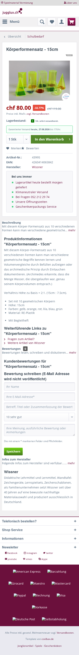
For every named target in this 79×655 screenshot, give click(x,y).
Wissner (37, 167)
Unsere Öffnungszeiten (31, 202)
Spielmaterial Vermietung (18, 2)
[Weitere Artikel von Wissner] (69, 55)
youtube (12, 559)
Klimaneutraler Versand (32, 192)
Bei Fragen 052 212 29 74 (32, 197)
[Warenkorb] (71, 22)
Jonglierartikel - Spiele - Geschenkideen (40, 646)
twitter (49, 552)
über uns (72, 2)
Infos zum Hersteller (16, 459)
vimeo (29, 559)
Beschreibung (11, 222)
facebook (12, 552)
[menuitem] (10, 22)
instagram (31, 552)
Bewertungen (11, 349)
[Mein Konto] (62, 22)
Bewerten (32, 148)
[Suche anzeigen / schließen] (42, 22)
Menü (14, 21)
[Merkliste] (52, 22)
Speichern (13, 451)
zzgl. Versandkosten (38, 113)
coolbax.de (48, 639)
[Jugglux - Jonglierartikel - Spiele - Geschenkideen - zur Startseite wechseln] (12, 11)
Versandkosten (65, 632)
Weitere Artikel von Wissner (26, 343)
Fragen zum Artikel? (20, 339)
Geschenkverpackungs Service (36, 207)
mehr (71, 230)
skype (44, 559)
